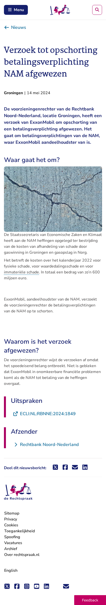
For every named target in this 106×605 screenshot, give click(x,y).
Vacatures (13, 543)
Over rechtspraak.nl (21, 554)
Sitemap (11, 513)
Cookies (11, 525)
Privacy (10, 519)
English (11, 570)
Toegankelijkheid (19, 531)
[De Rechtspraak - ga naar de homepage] (18, 491)
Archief (10, 549)
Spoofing (12, 537)
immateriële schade (21, 272)
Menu (19, 10)
